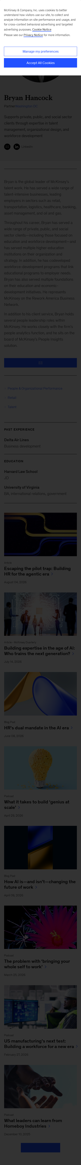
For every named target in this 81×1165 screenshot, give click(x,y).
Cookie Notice (41, 29)
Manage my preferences (41, 51)
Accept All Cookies (41, 63)
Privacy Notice (33, 35)
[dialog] (40, 37)
